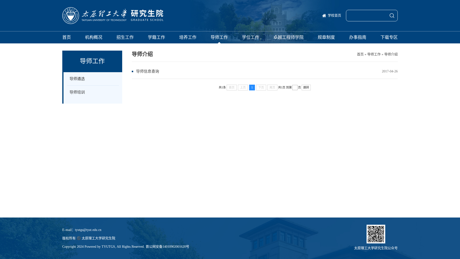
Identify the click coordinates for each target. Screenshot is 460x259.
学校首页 (334, 15)
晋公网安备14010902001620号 (167, 246)
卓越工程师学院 (288, 37)
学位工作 (250, 37)
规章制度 (326, 37)
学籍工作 (156, 37)
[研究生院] (112, 15)
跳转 (306, 87)
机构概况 (93, 37)
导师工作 (219, 37)
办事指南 (357, 37)
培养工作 (187, 37)
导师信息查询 (147, 71)
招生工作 (125, 37)
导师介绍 (391, 54)
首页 (66, 37)
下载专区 (389, 37)
